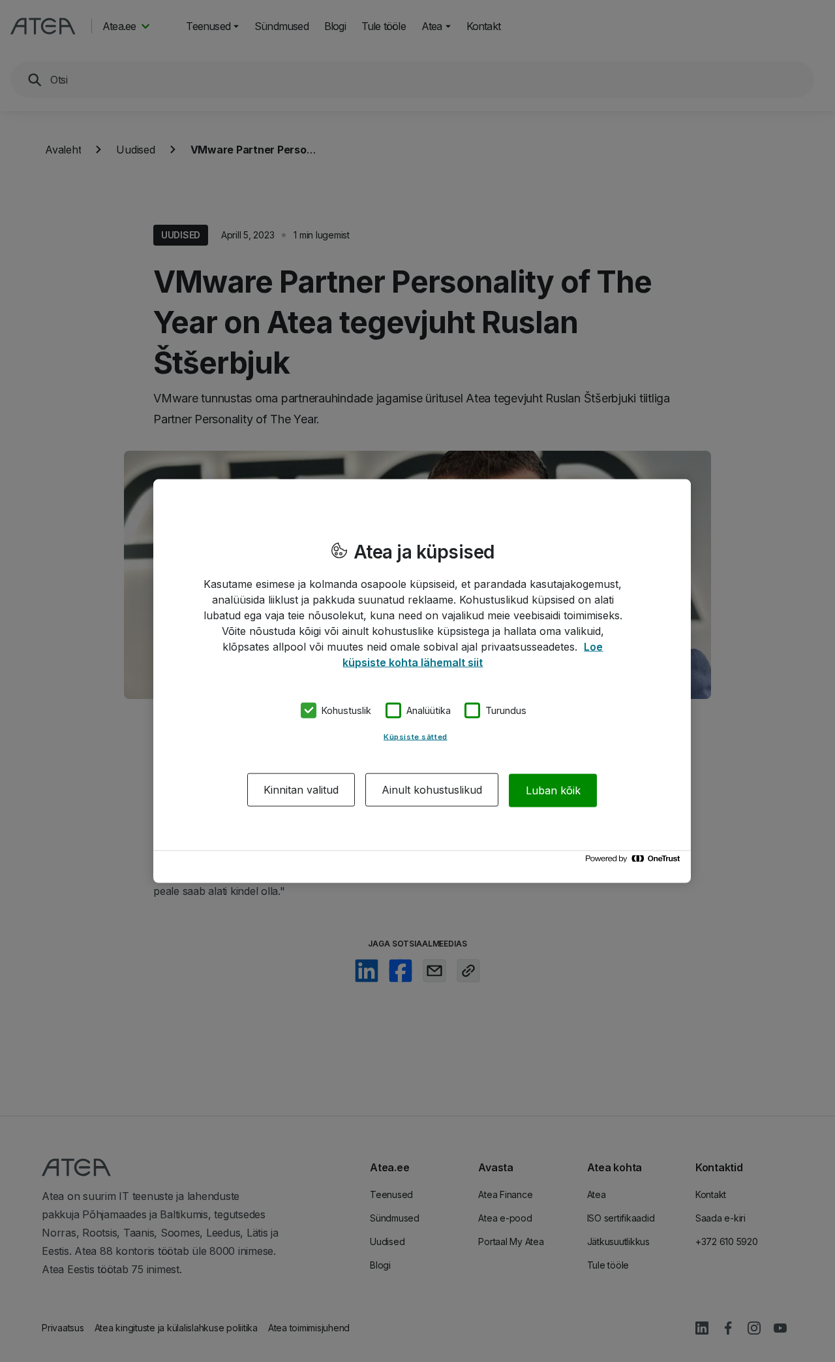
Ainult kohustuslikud (432, 789)
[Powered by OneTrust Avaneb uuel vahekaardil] (634, 862)
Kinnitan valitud (301, 789)
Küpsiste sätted (416, 736)
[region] (422, 681)
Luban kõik (553, 789)
